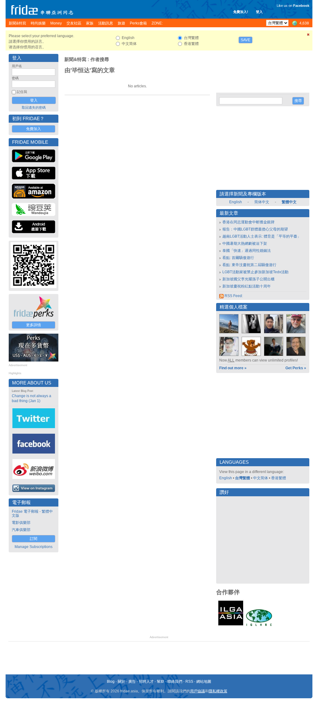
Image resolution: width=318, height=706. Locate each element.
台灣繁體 (242, 478)
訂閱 (33, 539)
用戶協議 (197, 691)
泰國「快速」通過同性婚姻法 (246, 250)
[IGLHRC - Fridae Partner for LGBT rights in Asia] (259, 625)
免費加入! (240, 12)
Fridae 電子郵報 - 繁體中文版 (32, 513)
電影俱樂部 (21, 522)
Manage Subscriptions (33, 547)
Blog (111, 681)
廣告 (132, 681)
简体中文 (261, 202)
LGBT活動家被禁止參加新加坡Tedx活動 (255, 272)
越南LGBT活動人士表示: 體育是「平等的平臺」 (261, 236)
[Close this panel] (308, 35)
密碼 (15, 78)
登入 (259, 12)
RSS (189, 681)
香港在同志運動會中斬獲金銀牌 (248, 222)
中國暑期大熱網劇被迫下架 (244, 243)
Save (245, 40)
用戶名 (17, 66)
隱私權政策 (218, 691)
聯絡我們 (174, 681)
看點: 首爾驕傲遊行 (238, 258)
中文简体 (260, 478)
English (235, 202)
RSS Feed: (233, 296)
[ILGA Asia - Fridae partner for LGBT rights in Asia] (230, 625)
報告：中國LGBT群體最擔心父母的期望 (255, 229)
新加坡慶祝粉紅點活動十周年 (246, 286)
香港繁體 (278, 478)
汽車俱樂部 (21, 530)
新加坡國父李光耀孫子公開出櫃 (248, 279)
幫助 (160, 681)
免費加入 (33, 129)
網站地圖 (203, 681)
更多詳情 (33, 325)
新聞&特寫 (75, 59)
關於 (121, 681)
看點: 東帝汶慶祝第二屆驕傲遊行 (249, 265)
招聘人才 (146, 681)
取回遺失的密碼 (34, 107)
